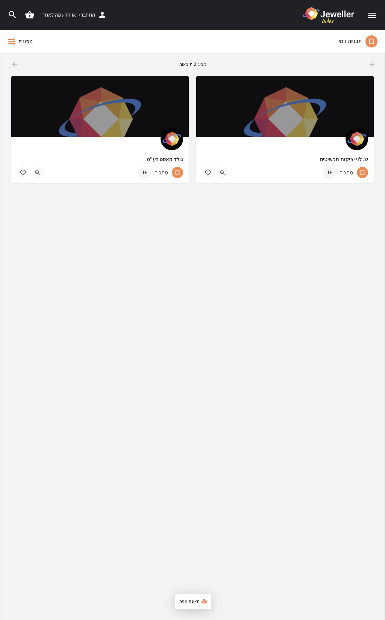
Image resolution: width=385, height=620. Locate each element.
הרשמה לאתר (56, 14)
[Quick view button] (223, 173)
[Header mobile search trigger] (12, 15)
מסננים (25, 41)
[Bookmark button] (208, 173)
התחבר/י (86, 14)
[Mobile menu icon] (372, 15)
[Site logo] (328, 15)
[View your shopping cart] (30, 15)
